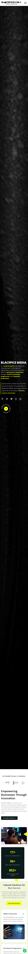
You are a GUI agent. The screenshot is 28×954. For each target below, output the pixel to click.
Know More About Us (9, 818)
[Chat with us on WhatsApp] (25, 951)
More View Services (14, 903)
